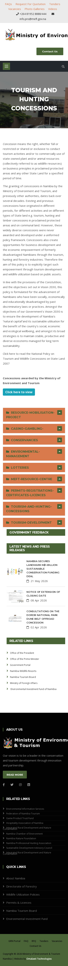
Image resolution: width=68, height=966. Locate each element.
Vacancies (14, 9)
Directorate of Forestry (21, 886)
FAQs (8, 4)
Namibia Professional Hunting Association (28, 843)
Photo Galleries (35, 9)
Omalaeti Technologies (39, 958)
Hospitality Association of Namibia (24, 823)
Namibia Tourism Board (23, 677)
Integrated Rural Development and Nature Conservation (27, 828)
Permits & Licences (18, 902)
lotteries (19, 467)
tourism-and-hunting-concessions (29, 509)
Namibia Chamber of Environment (24, 833)
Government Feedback (29, 532)
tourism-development (30, 522)
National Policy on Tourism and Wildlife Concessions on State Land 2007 (34, 358)
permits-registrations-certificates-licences (30, 493)
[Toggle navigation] (6, 66)
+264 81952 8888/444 (33, 14)
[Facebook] (3, 784)
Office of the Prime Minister (24, 659)
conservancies (23, 440)
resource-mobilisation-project (30, 415)
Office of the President (22, 653)
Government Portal (20, 665)
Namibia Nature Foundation (21, 838)
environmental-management (23, 454)
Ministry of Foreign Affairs (23, 683)
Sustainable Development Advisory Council (29, 847)
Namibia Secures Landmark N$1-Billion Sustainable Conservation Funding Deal (43, 569)
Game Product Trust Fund (20, 818)
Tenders (54, 4)
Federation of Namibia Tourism (23, 813)
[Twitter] (12, 784)
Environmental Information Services (25, 808)
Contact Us (50, 51)
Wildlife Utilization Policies (23, 894)
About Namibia (15, 878)
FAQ (26, 941)
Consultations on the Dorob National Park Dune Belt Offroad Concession (42, 617)
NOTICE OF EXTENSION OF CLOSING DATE (43, 593)
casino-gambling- (26, 428)
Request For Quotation (30, 4)
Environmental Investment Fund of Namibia (33, 689)
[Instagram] (20, 784)
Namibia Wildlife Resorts (23, 671)
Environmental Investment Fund (27, 919)
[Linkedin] (28, 784)
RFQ (34, 941)
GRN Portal (14, 941)
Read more (15, 774)
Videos (52, 9)
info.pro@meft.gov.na (33, 19)
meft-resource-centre (30, 479)
